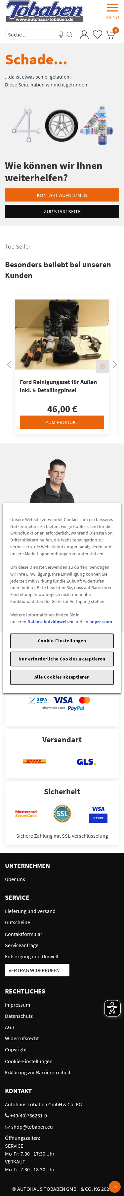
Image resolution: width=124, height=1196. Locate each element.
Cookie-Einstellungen (62, 641)
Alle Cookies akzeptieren (62, 677)
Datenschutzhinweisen (50, 622)
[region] (62, 598)
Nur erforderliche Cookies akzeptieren (62, 659)
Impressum (100, 622)
